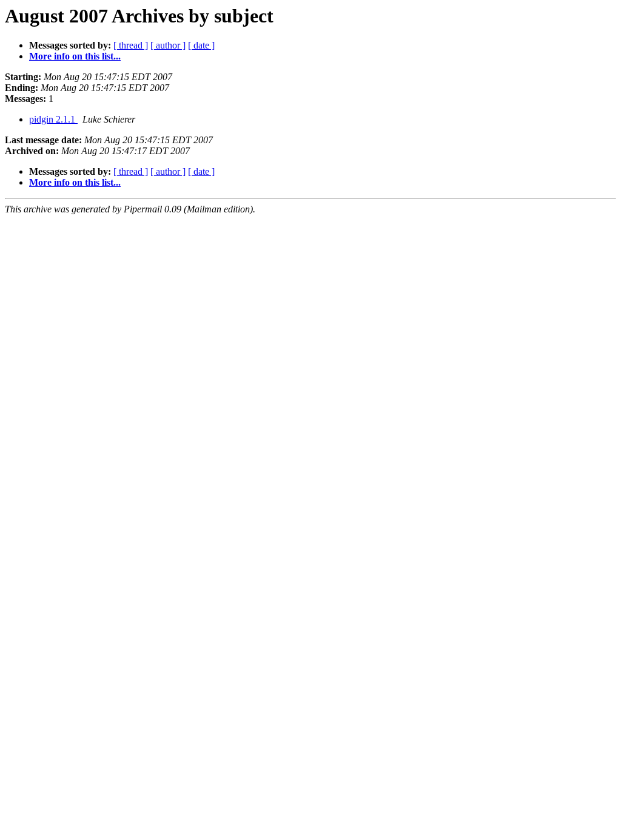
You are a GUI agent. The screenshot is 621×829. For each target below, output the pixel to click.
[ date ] (201, 45)
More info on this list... (75, 56)
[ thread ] (130, 45)
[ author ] (168, 45)
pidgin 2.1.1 (53, 119)
